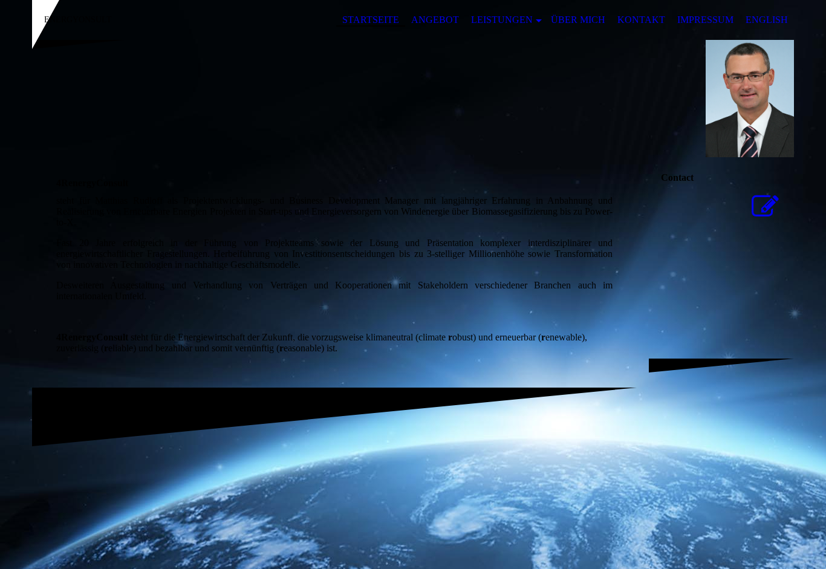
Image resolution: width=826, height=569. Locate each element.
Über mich (578, 20)
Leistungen (502, 20)
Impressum (705, 20)
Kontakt (641, 20)
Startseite (370, 20)
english (767, 20)
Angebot (435, 20)
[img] (413, 98)
